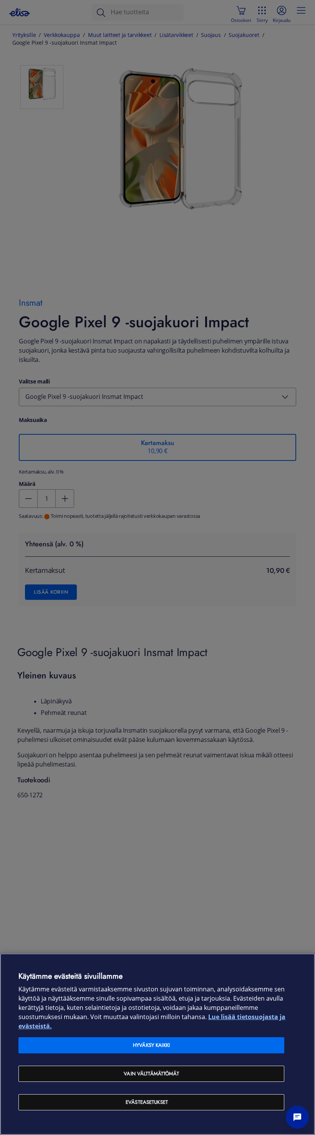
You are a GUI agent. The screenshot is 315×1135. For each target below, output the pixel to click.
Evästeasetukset (147, 1102)
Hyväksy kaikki (151, 1045)
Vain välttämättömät (151, 1073)
